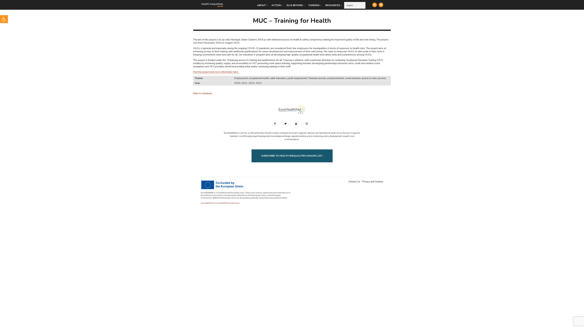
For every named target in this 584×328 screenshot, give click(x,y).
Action (276, 5)
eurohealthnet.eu (208, 203)
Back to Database (202, 93)
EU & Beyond (295, 5)
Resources (332, 5)
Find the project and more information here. (216, 72)
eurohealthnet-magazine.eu (228, 203)
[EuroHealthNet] (292, 111)
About (261, 5)
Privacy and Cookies (372, 181)
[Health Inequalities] (212, 2)
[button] (4, 19)
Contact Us (354, 181)
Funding (314, 5)
